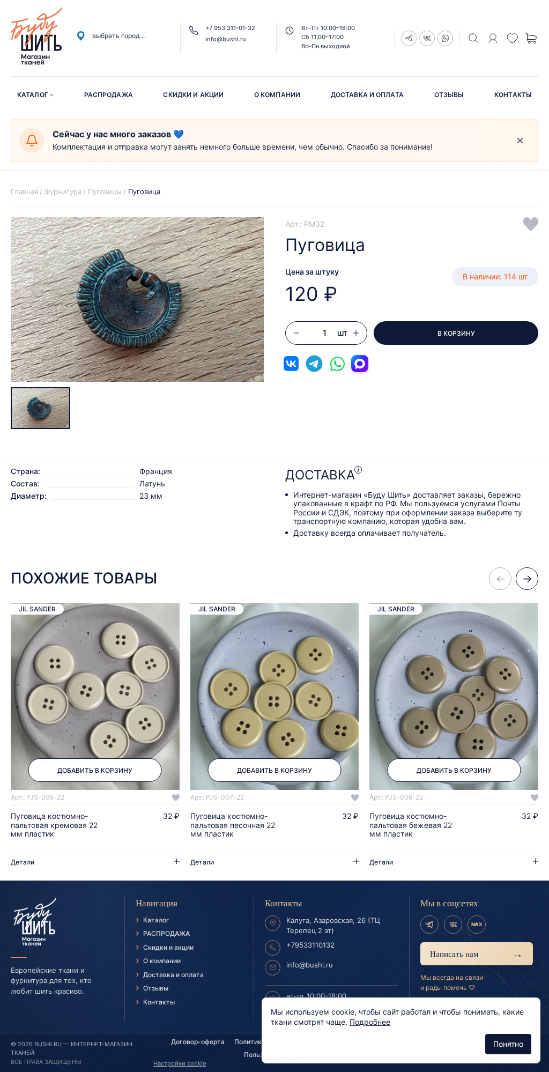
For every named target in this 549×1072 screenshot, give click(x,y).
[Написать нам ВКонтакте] (291, 363)
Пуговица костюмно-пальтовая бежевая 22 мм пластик (410, 825)
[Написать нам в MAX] (359, 363)
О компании (277, 95)
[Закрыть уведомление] (520, 140)
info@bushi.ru (225, 39)
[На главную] (62, 922)
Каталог (32, 95)
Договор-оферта (198, 1042)
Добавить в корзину (94, 770)
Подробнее (370, 1021)
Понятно (508, 1043)
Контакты (513, 95)
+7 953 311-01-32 (230, 28)
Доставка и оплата (367, 95)
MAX (476, 924)
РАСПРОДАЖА (108, 95)
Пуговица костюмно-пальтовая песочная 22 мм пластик (232, 825)
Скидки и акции (193, 95)
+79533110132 (310, 945)
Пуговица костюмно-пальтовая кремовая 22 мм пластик (54, 825)
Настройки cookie (179, 1063)
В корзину (456, 333)
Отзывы (449, 95)
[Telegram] (429, 924)
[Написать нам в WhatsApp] (337, 363)
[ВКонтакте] (453, 924)
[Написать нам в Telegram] (314, 363)
